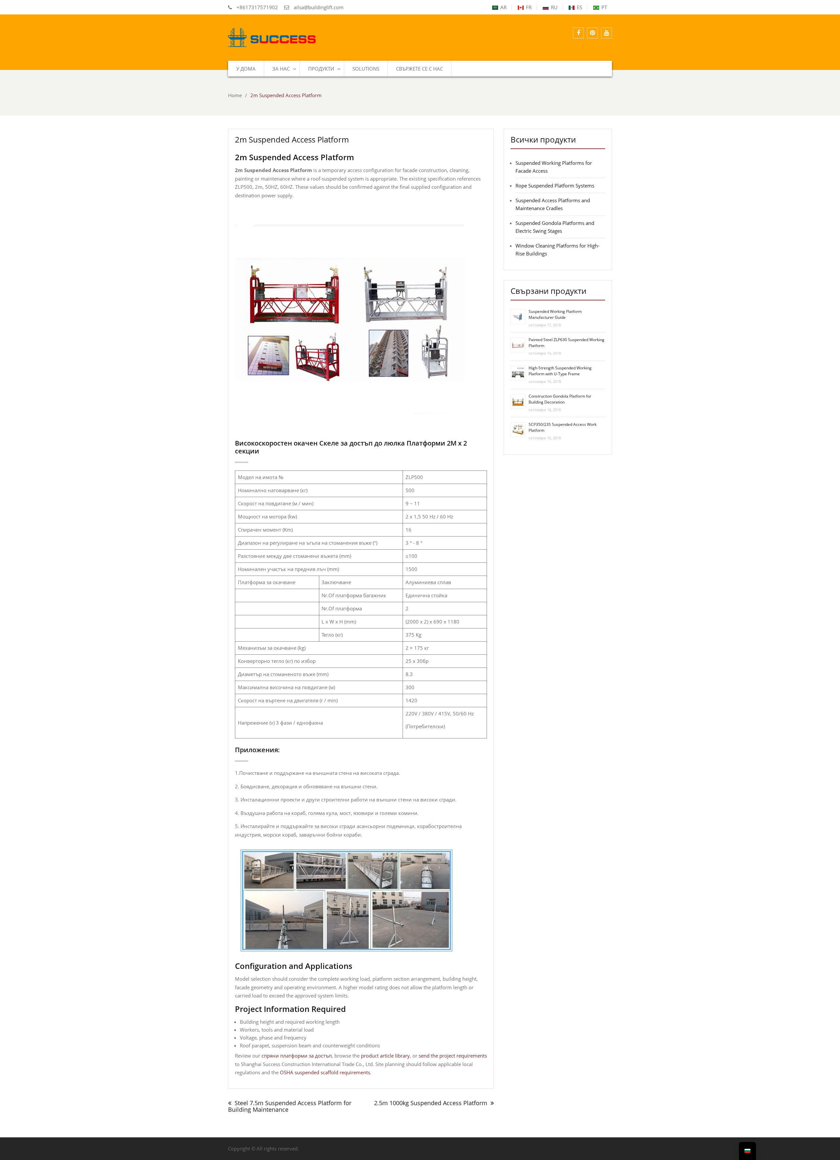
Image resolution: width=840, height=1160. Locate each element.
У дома (246, 68)
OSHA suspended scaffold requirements (325, 1072)
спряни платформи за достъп (297, 1055)
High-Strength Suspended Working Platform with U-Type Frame (560, 371)
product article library (385, 1055)
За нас (281, 68)
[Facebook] (578, 33)
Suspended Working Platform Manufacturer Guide (555, 314)
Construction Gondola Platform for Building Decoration (560, 399)
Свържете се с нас (419, 68)
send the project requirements (453, 1055)
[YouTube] (606, 33)
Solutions (365, 68)
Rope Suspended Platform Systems (554, 185)
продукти (321, 68)
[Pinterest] (592, 33)
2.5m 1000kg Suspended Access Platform (430, 1103)
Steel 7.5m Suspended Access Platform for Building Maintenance (289, 1106)
